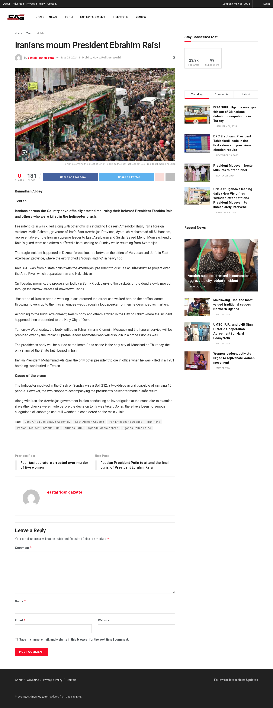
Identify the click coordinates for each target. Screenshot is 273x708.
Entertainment (92, 17)
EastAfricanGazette (36, 696)
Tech (69, 17)
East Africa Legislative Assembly (47, 421)
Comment (23, 548)
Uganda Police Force (137, 428)
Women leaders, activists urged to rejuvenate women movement (234, 358)
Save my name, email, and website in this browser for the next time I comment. (74, 639)
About (6, 3)
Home (39, 17)
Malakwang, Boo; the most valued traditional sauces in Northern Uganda (233, 304)
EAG (78, 696)
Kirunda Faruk (74, 428)
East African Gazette (89, 421)
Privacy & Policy (35, 3)
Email (20, 620)
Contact (52, 3)
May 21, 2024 (69, 57)
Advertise (18, 3)
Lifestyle (120, 17)
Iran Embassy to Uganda (125, 421)
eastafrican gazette (41, 57)
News (53, 17)
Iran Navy (153, 421)
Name (20, 601)
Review (140, 17)
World (117, 57)
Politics (106, 57)
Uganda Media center (103, 428)
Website (103, 620)
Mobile (40, 33)
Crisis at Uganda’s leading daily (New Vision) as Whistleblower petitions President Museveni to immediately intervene (232, 198)
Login (266, 3)
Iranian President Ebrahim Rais (38, 428)
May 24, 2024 (197, 286)
